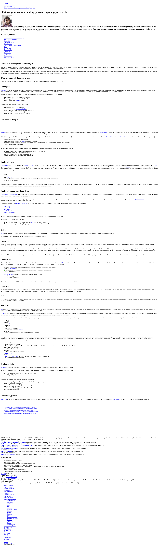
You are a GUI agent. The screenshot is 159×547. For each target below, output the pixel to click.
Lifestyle (9, 514)
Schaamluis (4, 399)
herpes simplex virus (29, 165)
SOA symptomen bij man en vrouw (13, 39)
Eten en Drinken (8, 491)
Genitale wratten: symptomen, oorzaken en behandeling (18, 410)
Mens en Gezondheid (9, 5)
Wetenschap (7, 533)
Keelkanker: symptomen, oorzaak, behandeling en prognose (19, 407)
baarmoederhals (103, 132)
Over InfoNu (7, 537)
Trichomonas (4, 367)
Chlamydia (7, 41)
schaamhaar (117, 399)
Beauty (9, 505)
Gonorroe (3, 132)
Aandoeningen (8, 6)
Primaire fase (7, 48)
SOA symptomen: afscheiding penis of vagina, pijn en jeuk (19, 8)
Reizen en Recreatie (9, 530)
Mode (8, 515)
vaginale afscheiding (21, 109)
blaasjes (128, 167)
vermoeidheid (12, 268)
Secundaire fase (8, 50)
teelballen (18, 100)
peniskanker (7, 209)
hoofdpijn (10, 177)
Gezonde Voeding (12, 509)
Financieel (6, 493)
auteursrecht (19, 438)
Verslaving (10, 521)
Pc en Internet (7, 529)
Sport (5, 532)
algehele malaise (8, 274)
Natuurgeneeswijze (12, 517)
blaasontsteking (110, 137)
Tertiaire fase (7, 53)
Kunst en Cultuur (8, 497)
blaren (155, 165)
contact (6, 542)
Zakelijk (6, 535)
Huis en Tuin (7, 496)
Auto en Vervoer (8, 485)
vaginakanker (7, 207)
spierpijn (6, 175)
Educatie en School (9, 488)
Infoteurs (6, 539)
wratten (33, 222)
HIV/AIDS (7, 54)
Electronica (7, 490)
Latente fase (7, 51)
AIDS (2, 313)
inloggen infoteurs (8, 543)
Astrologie (10, 503)
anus (8, 68)
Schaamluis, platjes (9, 57)
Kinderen (9, 511)
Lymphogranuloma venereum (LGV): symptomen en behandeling (21, 411)
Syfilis (5, 47)
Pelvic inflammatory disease (11, 356)
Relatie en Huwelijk (12, 518)
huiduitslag (61, 262)
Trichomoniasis (8, 56)
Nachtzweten (7, 323)
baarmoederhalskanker (21, 203)
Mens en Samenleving (10, 526)
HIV (2, 309)
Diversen (9, 508)
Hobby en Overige (9, 494)
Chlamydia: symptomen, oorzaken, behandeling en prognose (20, 413)
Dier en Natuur (8, 487)
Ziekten (9, 523)
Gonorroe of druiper (9, 42)
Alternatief (10, 502)
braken (21, 329)
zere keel (6, 273)
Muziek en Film (8, 527)
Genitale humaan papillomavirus (12, 45)
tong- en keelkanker (9, 212)
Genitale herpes (8, 44)
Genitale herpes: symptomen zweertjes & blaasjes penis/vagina (20, 408)
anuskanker (7, 210)
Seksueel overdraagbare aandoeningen (14, 38)
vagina (23, 141)
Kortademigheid (8, 353)
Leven (9, 512)
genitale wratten (139, 199)
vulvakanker (7, 206)
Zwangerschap (11, 524)
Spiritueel (9, 520)
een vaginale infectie (121, 137)
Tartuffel (3, 474)
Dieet (8, 506)
